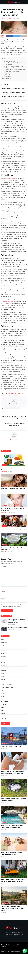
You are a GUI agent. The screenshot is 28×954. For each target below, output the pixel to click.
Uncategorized (5, 716)
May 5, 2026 (3, 912)
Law (2, 690)
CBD (2, 659)
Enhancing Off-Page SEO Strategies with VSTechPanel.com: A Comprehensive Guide (16, 621)
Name (3, 585)
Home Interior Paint (7, 687)
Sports (3, 707)
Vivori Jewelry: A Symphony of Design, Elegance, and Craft (15, 67)
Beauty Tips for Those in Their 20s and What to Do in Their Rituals (15, 70)
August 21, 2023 (11, 624)
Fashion (6, 6)
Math (2, 696)
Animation (4, 642)
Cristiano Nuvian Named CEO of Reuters (17, 627)
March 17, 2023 (11, 629)
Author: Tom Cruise (13, 79)
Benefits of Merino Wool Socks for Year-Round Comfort (14, 63)
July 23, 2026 (3, 802)
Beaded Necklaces (9, 408)
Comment (4, 566)
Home (2, 6)
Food (2, 673)
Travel (3, 713)
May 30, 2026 (3, 856)
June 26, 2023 (10, 531)
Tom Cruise (8, 18)
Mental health (6, 74)
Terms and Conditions (6, 944)
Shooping (4, 704)
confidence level (8, 302)
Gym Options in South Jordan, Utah (11, 746)
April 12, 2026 (10, 471)
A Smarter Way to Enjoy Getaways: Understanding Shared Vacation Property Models (12, 908)
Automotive (4, 648)
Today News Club (8, 951)
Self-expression (7, 73)
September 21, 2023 (11, 492)
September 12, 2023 (11, 512)
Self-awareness (7, 78)
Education (4, 665)
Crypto (3, 662)
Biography (4, 651)
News (2, 699)
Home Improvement (6, 685)
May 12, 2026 (3, 883)
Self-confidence (7, 76)
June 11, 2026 (3, 829)
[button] (24, 951)
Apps (2, 645)
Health (3, 682)
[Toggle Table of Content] (23, 59)
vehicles (3, 718)
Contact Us (3, 946)
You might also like (10, 61)
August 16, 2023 (10, 551)
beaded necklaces (11, 178)
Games (3, 679)
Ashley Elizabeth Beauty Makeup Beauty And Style (13, 529)
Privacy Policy (17, 944)
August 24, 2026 (4, 748)
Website (3, 598)
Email (3, 591)
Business (3, 656)
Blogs (3, 653)
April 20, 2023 (16, 18)
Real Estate (4, 701)
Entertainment (5, 668)
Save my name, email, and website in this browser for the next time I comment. (13, 605)
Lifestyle (3, 693)
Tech (2, 710)
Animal (3, 639)
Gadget (3, 676)
